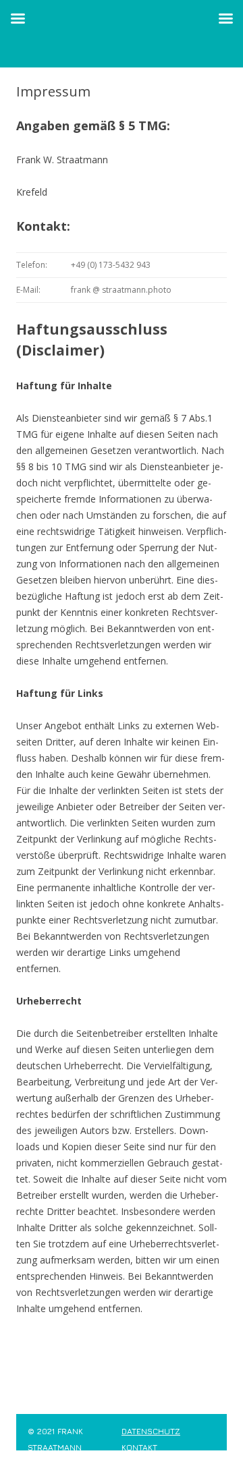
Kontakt (139, 1447)
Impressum (51, 1464)
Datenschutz (151, 1431)
